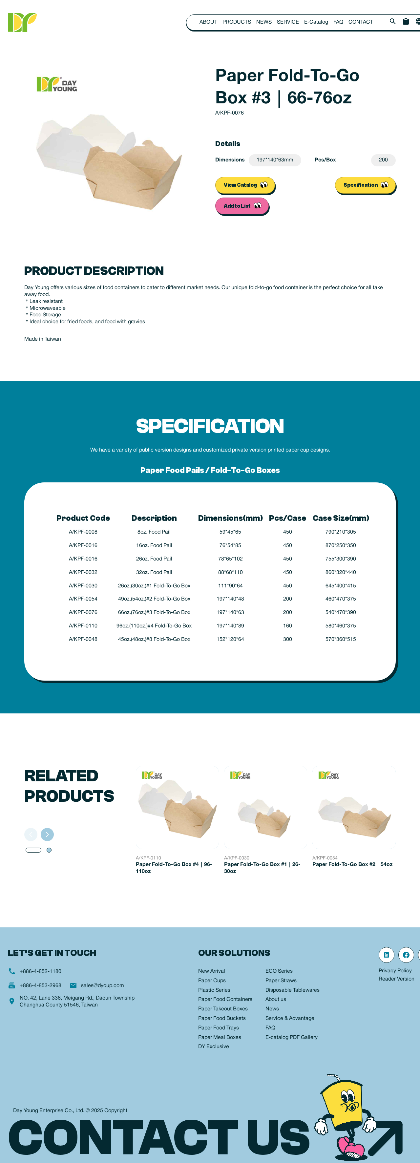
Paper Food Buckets (222, 1018)
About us (275, 999)
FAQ (338, 22)
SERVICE (288, 22)
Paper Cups (212, 981)
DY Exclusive (213, 1047)
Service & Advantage (289, 1018)
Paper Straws (281, 981)
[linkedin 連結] (386, 955)
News (272, 1009)
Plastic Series (214, 990)
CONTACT (360, 22)
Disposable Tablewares (292, 990)
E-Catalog (316, 22)
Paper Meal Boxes (219, 1037)
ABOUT (208, 22)
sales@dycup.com (102, 985)
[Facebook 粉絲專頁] (406, 955)
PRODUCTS (236, 22)
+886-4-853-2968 (40, 985)
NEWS (264, 22)
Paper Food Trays (218, 1028)
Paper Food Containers (225, 999)
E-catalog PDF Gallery (291, 1037)
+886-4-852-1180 (40, 971)
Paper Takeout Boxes (223, 1009)
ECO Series (279, 971)
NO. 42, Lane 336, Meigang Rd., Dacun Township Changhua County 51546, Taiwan (77, 1001)
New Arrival (211, 971)
